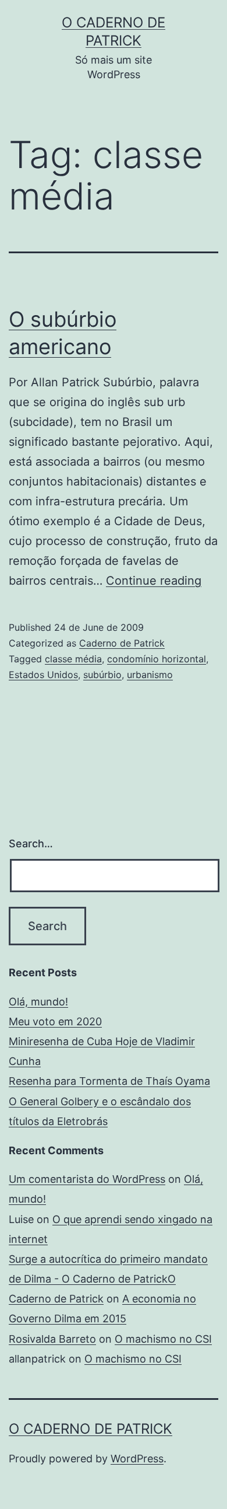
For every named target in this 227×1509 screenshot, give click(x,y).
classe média (73, 659)
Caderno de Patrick (122, 643)
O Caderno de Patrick (90, 1428)
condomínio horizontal (156, 659)
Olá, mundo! (38, 1001)
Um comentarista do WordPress (87, 1179)
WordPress (137, 1458)
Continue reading (153, 581)
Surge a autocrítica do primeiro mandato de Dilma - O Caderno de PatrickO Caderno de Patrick (108, 1279)
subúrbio (102, 674)
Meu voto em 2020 (55, 1021)
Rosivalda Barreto (52, 1339)
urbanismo (150, 674)
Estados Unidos (43, 674)
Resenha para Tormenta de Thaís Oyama (109, 1081)
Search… (31, 843)
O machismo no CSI (163, 1339)
